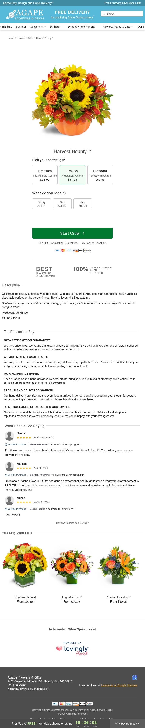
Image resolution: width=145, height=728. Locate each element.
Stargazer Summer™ (41, 474)
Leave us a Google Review (119, 685)
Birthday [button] (55, 26)
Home (11, 38)
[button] (135, 712)
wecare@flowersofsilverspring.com (28, 689)
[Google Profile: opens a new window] (134, 677)
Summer (21, 26)
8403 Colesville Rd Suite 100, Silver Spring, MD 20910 (40, 681)
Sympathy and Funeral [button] (82, 26)
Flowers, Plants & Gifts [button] (117, 26)
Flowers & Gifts (25, 38)
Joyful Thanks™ (38, 509)
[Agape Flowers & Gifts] (25, 14)
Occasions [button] (36, 26)
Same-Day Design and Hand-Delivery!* (28, 3)
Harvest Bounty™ (39, 444)
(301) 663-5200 (17, 685)
